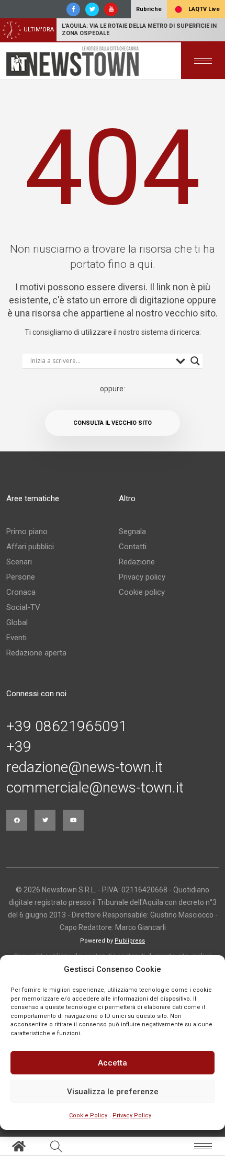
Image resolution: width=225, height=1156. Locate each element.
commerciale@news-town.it (95, 787)
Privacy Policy (132, 1115)
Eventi (16, 637)
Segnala (132, 531)
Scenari (19, 561)
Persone (20, 577)
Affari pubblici (30, 546)
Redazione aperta (36, 653)
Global (17, 622)
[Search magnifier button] (195, 361)
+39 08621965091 (66, 726)
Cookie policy (142, 592)
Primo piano (27, 531)
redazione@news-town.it (84, 767)
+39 (18, 747)
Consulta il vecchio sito (112, 423)
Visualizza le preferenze (113, 1091)
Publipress (130, 940)
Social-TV (23, 607)
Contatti (133, 546)
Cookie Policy (88, 1115)
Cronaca (21, 592)
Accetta (112, 1063)
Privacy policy (142, 577)
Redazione (137, 561)
